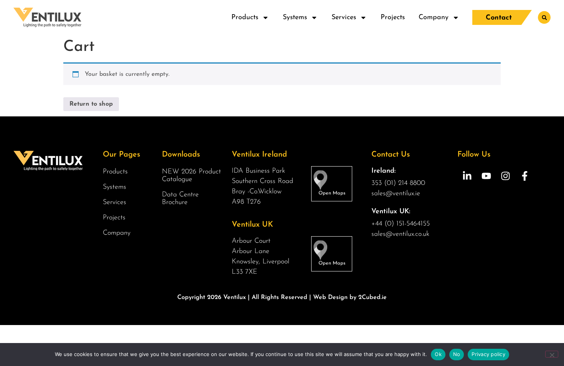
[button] (544, 17)
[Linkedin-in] (467, 175)
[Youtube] (486, 175)
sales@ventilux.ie (395, 193)
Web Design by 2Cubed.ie (350, 297)
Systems (295, 17)
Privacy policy (488, 354)
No (456, 354)
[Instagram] (505, 175)
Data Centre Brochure (180, 198)
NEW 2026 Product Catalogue (191, 175)
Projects (393, 17)
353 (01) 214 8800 (398, 183)
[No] (551, 354)
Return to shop (91, 104)
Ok (438, 354)
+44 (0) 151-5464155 (400, 224)
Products (244, 17)
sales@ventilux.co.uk (400, 234)
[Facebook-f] (524, 175)
